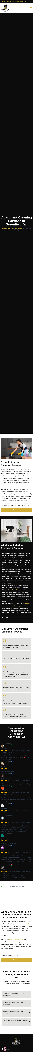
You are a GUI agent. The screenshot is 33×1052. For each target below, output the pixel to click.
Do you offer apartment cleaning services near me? (15, 1022)
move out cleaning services (17, 606)
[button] (31, 8)
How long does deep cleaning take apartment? (13, 1003)
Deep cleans (15, 590)
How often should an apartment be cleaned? (13, 1013)
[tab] (16, 994)
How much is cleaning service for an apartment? (13, 994)
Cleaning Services (7, 228)
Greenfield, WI (19, 228)
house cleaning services (16, 939)
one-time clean (26, 924)
